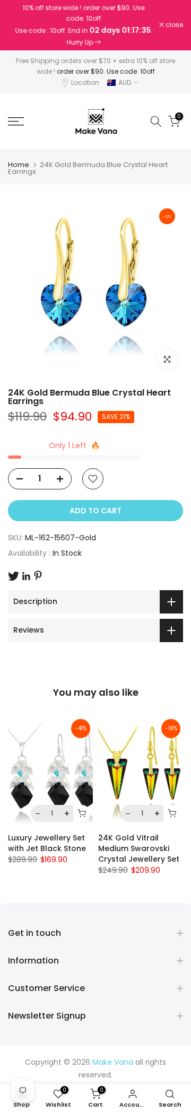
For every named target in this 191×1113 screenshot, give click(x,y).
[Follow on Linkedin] (26, 576)
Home (18, 165)
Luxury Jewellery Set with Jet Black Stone (47, 843)
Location (85, 82)
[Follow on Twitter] (13, 576)
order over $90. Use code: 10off (106, 71)
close (173, 25)
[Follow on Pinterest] (38, 576)
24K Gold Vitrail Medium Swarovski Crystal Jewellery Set (138, 848)
